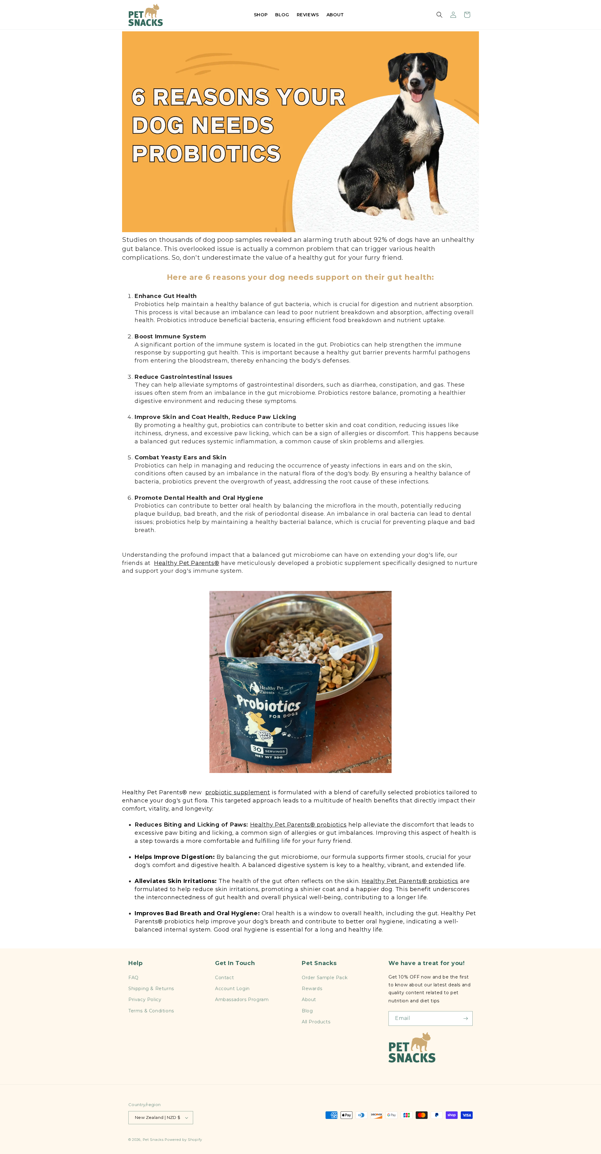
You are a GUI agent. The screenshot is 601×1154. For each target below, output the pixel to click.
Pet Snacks (153, 1139)
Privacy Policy (144, 999)
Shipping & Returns (151, 988)
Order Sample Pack (324, 977)
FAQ (133, 977)
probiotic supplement (237, 792)
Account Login (232, 988)
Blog (307, 1011)
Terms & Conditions (151, 1011)
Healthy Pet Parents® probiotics (298, 824)
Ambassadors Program (242, 999)
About (309, 999)
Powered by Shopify (183, 1139)
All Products (316, 1022)
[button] (439, 15)
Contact (224, 977)
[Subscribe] (465, 1018)
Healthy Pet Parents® (186, 563)
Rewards (312, 988)
